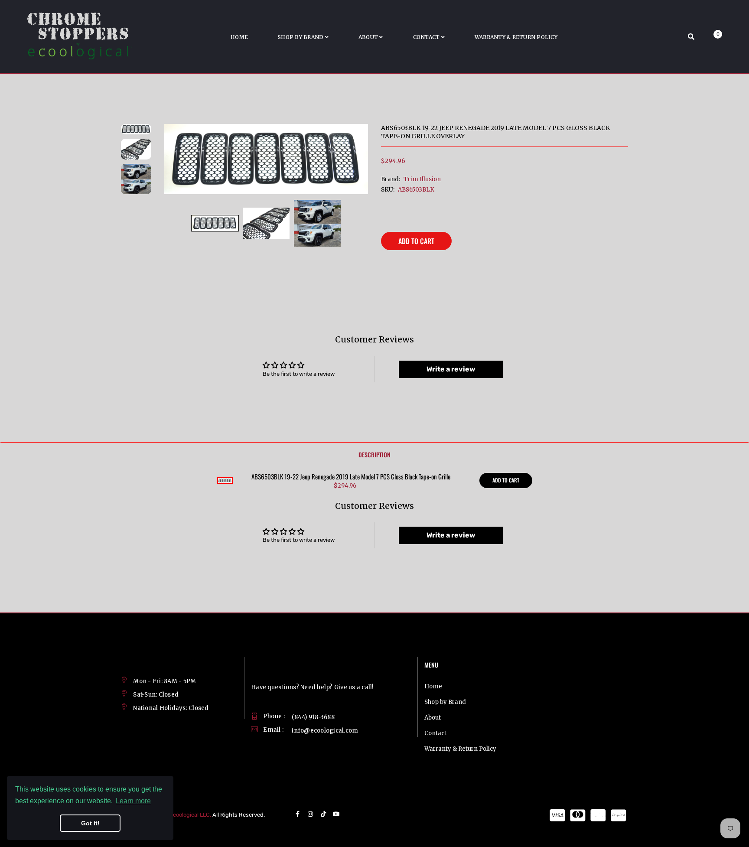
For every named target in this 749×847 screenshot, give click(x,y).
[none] (215, 223)
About (432, 717)
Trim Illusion (422, 179)
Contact (435, 733)
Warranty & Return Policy (460, 749)
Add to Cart (416, 241)
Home (433, 686)
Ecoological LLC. (190, 814)
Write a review (451, 369)
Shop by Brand (445, 702)
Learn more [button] (133, 801)
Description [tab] (374, 454)
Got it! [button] (90, 823)
